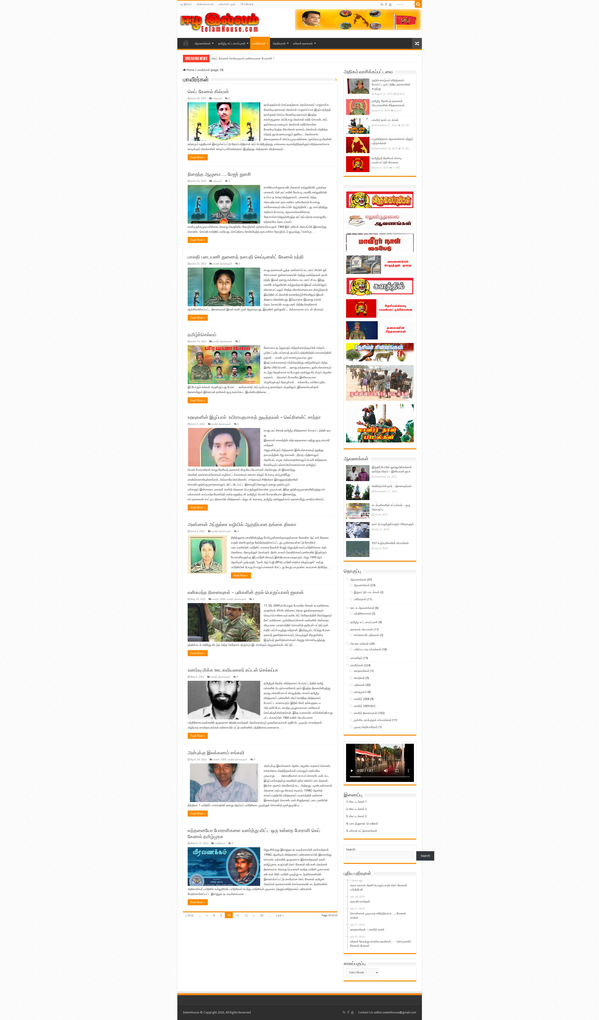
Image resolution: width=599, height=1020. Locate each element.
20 (261, 915)
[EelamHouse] (219, 22)
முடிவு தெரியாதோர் (366, 727)
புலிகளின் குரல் (227, 4)
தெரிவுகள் (279, 43)
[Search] (418, 4)
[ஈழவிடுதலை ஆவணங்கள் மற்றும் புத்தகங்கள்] (357, 145)
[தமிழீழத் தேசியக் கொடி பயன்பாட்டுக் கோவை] (357, 164)
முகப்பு (186, 43)
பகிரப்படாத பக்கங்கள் (367, 649)
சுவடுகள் (359, 678)
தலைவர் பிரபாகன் (361, 629)
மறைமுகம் (360, 692)
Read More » (197, 157)
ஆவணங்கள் (203, 43)
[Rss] (382, 4)
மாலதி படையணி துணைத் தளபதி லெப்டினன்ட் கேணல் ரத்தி (246, 257)
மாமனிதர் (356, 658)
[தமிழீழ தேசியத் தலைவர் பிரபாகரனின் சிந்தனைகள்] (357, 107)
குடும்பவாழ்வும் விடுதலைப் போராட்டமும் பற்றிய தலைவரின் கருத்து (391, 84)
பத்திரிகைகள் (362, 613)
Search (350, 849)
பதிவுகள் (217, 98)
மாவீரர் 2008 (361, 699)
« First (189, 915)
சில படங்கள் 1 (358, 801)
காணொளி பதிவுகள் (366, 635)
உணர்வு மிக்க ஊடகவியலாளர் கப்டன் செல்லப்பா (233, 670)
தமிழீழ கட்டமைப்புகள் (231, 43)
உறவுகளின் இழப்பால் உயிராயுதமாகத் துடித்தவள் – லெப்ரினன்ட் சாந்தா (255, 417)
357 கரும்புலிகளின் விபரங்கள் (390, 543)
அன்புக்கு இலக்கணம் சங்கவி (216, 752)
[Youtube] (390, 4)
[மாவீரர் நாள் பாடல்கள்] (357, 126)
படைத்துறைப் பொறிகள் (363, 823)
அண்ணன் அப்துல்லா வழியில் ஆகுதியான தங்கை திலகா (242, 524)
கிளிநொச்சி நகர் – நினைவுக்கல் (392, 486)
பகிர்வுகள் (360, 599)
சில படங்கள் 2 (358, 809)
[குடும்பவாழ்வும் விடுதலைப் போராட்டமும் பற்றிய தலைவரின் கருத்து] (357, 86)
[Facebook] (386, 4)
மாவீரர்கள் (258, 43)
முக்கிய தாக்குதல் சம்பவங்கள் (372, 720)
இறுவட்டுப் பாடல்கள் (366, 592)
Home (190, 70)
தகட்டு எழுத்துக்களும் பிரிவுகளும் (393, 524)
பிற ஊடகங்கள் (359, 643)
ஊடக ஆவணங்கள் (362, 608)
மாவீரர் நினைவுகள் (222, 263)
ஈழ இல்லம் (186, 4)
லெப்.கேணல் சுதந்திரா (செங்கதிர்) (233, 58)
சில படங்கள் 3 (358, 816)
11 (237, 915)
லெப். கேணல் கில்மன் (208, 91)
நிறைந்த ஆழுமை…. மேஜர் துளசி (219, 174)
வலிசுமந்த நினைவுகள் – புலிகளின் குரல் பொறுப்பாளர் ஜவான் (246, 592)
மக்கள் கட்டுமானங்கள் (363, 830)
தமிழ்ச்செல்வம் (202, 334)
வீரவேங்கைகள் (205, 4)
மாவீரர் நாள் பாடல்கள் (385, 120)
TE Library (246, 4)
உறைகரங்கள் (361, 671)
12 (246, 915)
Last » (280, 915)
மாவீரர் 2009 (218, 599)
